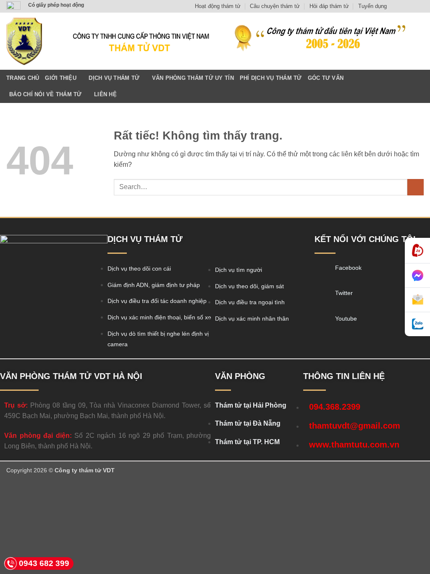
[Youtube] (322, 321)
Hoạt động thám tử (218, 6)
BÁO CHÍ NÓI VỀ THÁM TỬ (45, 94)
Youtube (346, 318)
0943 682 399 (44, 563)
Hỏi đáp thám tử (329, 6)
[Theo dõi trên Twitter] (411, 6)
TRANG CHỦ (22, 78)
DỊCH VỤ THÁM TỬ (114, 78)
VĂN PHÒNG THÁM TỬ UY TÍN (193, 78)
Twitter (344, 293)
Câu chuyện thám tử (275, 6)
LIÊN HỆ (105, 94)
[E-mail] (417, 300)
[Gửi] (415, 187)
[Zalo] (417, 324)
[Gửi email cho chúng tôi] (419, 6)
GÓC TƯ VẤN (326, 78)
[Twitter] (322, 295)
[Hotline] (417, 250)
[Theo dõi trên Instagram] (403, 6)
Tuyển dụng (372, 6)
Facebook (348, 267)
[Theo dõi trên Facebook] (395, 6)
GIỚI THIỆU (60, 78)
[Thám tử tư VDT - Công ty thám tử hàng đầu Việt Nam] (24, 41)
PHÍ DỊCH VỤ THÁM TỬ (271, 78)
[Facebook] (322, 270)
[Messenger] (417, 275)
